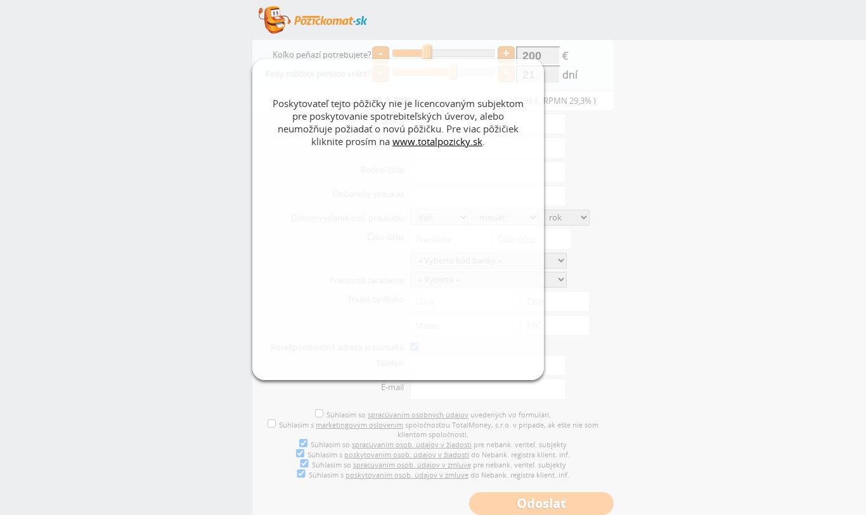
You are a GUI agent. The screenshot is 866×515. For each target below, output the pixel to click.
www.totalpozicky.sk (437, 141)
